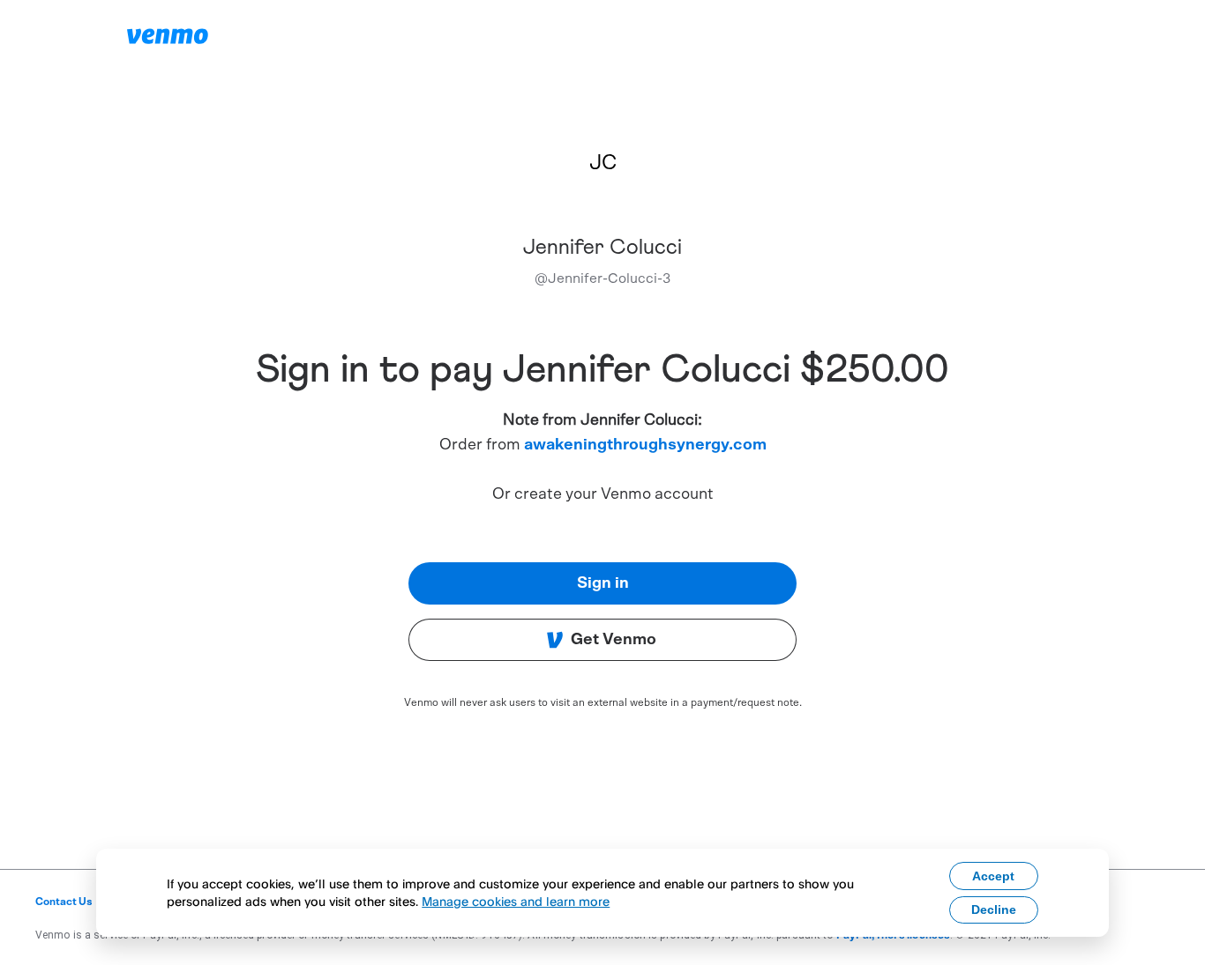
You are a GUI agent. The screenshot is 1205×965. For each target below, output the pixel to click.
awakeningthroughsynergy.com (645, 445)
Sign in (603, 583)
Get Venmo (613, 640)
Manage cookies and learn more (516, 901)
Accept (993, 876)
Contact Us (64, 901)
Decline (993, 909)
